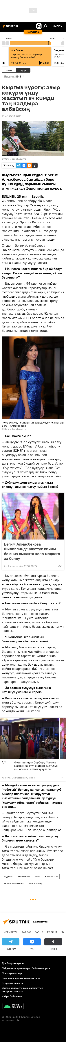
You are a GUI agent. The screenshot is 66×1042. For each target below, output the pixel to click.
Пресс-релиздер (12, 973)
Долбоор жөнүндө (13, 963)
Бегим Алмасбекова (13, 883)
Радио (39, 932)
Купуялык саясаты (12, 983)
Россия (52, 932)
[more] (60, 565)
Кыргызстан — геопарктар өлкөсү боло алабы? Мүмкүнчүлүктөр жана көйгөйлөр (26, 58)
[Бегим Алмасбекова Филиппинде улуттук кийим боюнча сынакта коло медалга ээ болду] (33, 516)
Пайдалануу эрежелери (16, 968)
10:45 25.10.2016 (11, 116)
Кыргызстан (24, 876)
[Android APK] (13, 1007)
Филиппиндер (35, 883)
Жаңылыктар (51, 876)
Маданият (8, 876)
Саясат (26, 932)
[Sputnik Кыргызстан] (11, 27)
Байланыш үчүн (41, 968)
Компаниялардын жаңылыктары (21, 978)
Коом (37, 876)
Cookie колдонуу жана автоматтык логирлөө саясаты (22, 989)
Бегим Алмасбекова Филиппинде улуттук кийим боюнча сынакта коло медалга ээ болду (32, 551)
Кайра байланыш (12, 996)
